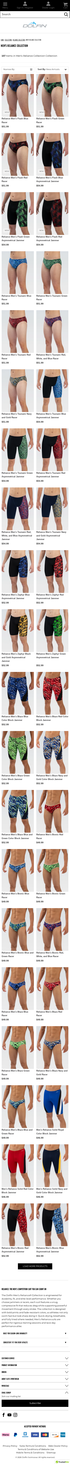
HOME (2, 40)
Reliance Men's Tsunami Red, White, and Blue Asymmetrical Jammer (17, 536)
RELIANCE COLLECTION (19, 40)
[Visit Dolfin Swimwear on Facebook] (4, 1415)
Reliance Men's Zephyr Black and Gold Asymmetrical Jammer (16, 657)
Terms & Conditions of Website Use (36, 1449)
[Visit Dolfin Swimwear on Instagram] (15, 1415)
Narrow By (8, 69)
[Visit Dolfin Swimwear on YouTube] (9, 1415)
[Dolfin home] (35, 24)
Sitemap (51, 1453)
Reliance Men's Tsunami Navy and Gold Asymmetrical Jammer (51, 536)
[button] (5, 5)
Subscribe (35, 1403)
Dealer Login (48, 7)
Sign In (20, 7)
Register (29, 7)
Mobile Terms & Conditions (30, 1453)
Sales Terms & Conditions (33, 1446)
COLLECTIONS (8, 40)
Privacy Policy (10, 1446)
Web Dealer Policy (58, 1446)
